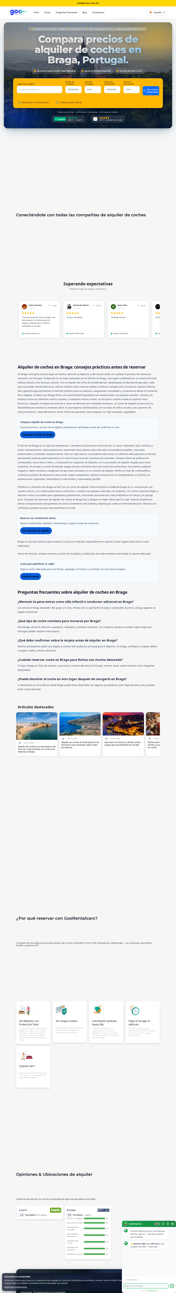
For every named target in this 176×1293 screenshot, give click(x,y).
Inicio (36, 12)
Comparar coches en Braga (37, 434)
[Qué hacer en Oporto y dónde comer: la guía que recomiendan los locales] (123, 724)
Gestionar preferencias (15, 1287)
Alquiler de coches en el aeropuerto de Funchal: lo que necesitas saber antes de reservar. (80, 745)
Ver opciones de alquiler (36, 530)
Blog (84, 12)
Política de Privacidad (78, 1283)
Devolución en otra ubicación (35, 102)
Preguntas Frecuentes (66, 12)
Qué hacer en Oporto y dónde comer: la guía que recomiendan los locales (122, 743)
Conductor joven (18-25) (71, 102)
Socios (47, 12)
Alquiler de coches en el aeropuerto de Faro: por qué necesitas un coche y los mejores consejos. (37, 749)
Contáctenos (98, 12)
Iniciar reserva (30, 576)
